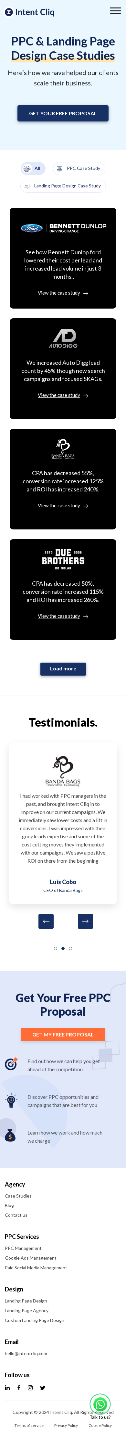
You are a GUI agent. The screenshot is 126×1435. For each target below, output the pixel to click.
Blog (9, 1205)
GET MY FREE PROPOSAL (63, 1034)
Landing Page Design (26, 1300)
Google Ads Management (31, 1258)
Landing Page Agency (26, 1310)
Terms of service (29, 1425)
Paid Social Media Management (36, 1267)
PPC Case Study (83, 168)
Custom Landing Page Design (34, 1320)
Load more (63, 668)
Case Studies (18, 1196)
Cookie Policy (100, 1425)
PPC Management (23, 1248)
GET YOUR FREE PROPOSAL (63, 113)
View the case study (59, 293)
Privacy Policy (66, 1425)
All (37, 168)
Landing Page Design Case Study (67, 185)
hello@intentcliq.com (26, 1353)
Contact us (16, 1215)
